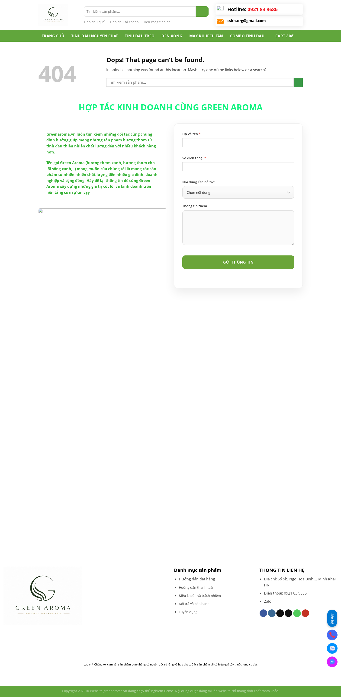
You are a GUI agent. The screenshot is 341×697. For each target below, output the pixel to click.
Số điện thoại (194, 158)
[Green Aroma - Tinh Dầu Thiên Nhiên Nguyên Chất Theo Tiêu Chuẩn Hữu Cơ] (57, 15)
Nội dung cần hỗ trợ (198, 182)
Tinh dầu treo (139, 35)
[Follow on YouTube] (305, 613)
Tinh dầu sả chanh (124, 22)
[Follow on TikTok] (280, 613)
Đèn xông (171, 35)
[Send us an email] (288, 613)
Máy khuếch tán (206, 35)
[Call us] (297, 613)
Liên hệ (332, 618)
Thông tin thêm (194, 206)
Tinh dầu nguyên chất (94, 35)
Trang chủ (53, 35)
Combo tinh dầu (247, 35)
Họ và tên (191, 134)
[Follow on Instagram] (272, 613)
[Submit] (202, 11)
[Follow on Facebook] (263, 613)
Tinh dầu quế (94, 22)
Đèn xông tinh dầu (158, 22)
